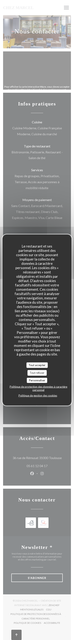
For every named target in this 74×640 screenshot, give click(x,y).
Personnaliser (37, 380)
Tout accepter (37, 365)
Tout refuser (37, 372)
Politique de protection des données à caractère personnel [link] (38, 388)
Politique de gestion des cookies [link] (37, 395)
